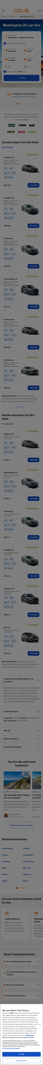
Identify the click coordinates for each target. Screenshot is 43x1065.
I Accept (21, 1054)
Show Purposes (21, 1060)
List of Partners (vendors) (11, 1048)
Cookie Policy (29, 1035)
